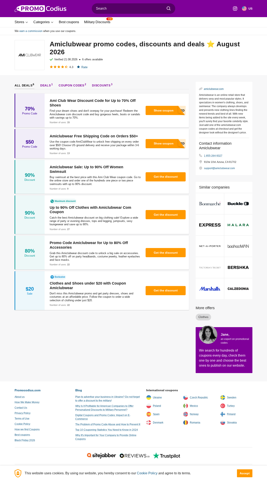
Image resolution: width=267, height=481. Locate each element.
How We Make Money (27, 402)
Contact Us (21, 407)
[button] (23, 22)
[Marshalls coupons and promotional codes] (210, 288)
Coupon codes (71, 85)
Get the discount (166, 176)
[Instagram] (235, 8)
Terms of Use (22, 418)
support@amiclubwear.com (219, 168)
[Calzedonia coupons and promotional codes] (238, 288)
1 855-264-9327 (213, 155)
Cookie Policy (22, 424)
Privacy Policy (22, 413)
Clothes (203, 317)
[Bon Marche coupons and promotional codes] (210, 203)
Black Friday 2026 (25, 440)
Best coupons (22, 434)
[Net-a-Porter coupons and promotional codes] (210, 246)
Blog (78, 390)
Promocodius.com (27, 390)
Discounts (101, 85)
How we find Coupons (27, 429)
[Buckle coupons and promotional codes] (238, 203)
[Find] (169, 8)
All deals (23, 85)
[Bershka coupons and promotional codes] (238, 267)
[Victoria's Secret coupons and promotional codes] (210, 267)
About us (20, 396)
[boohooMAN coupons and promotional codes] (238, 246)
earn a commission (30, 31)
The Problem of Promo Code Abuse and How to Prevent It (107, 424)
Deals (45, 85)
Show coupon (164, 110)
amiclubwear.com (214, 88)
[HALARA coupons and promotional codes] (238, 224)
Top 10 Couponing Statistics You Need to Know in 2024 (106, 429)
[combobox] (133, 8)
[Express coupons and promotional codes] (210, 224)
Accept (245, 473)
